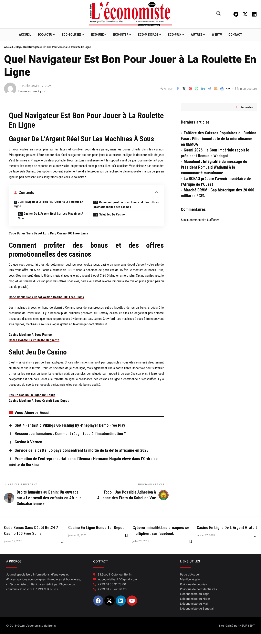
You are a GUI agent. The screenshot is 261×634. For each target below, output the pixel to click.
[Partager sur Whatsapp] (196, 88)
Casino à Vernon (28, 442)
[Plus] (228, 88)
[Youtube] (132, 600)
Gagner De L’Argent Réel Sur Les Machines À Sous (50, 216)
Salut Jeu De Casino (112, 214)
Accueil (8, 47)
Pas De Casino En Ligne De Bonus (32, 395)
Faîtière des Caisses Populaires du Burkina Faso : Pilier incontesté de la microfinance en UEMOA (218, 138)
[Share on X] (184, 88)
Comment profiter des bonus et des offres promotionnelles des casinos (126, 204)
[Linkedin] (254, 14)
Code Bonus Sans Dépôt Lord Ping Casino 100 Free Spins (48, 233)
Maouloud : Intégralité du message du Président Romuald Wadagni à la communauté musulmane (214, 167)
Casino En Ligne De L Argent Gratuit (227, 527)
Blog (18, 47)
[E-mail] (215, 88)
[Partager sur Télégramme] (209, 88)
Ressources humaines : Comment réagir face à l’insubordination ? (70, 433)
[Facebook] (236, 14)
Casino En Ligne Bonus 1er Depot (96, 527)
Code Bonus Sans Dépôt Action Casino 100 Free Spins (46, 297)
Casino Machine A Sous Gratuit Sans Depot (39, 401)
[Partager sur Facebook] (177, 88)
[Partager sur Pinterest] (190, 88)
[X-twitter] (245, 14)
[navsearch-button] (219, 14)
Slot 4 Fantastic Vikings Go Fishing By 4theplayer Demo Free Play (70, 425)
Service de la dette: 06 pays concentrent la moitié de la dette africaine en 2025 (81, 450)
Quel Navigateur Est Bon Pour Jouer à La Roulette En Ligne (48, 204)
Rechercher (247, 107)
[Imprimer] (222, 88)
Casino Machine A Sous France (30, 335)
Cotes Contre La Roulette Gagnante (34, 340)
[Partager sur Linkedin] (203, 88)
